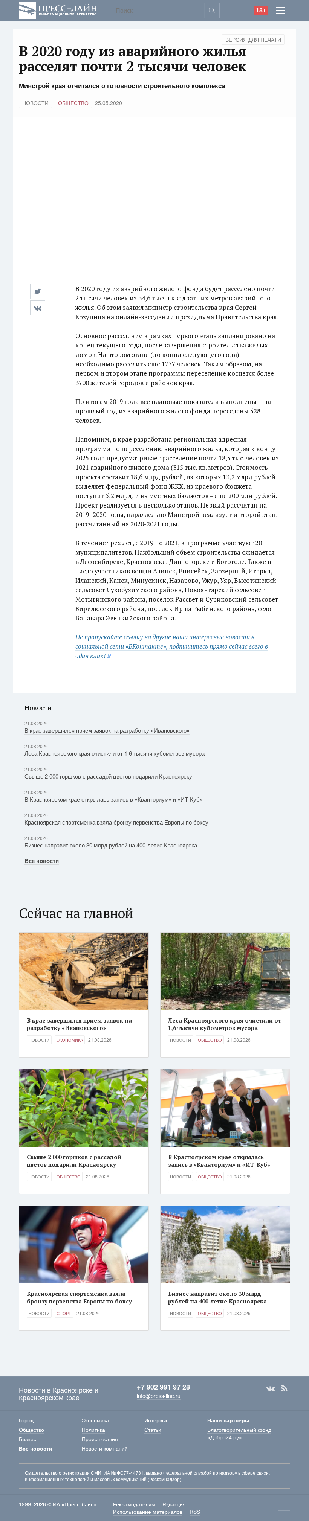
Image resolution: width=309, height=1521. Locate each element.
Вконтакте (271, 1388)
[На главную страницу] (58, 9)
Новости (35, 103)
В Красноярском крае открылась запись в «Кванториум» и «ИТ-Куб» (113, 799)
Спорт (64, 1313)
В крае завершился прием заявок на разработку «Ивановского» (107, 730)
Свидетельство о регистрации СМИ (63, 1472)
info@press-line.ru (159, 1395)
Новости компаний (105, 1448)
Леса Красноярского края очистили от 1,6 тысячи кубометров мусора (114, 753)
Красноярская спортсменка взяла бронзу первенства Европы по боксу (116, 822)
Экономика (70, 1040)
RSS (284, 1388)
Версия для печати (253, 39)
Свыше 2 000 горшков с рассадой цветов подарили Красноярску (108, 776)
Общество (73, 103)
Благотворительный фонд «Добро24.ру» (239, 1433)
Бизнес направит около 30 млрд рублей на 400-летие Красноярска (110, 845)
